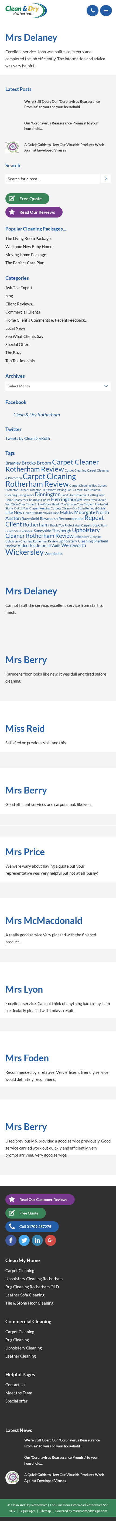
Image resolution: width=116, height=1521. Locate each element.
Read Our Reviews (37, 212)
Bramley (13, 462)
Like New (13, 512)
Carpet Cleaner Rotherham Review (52, 465)
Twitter (24, 1240)
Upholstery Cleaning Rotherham (34, 1278)
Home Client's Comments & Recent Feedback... (46, 320)
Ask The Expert (19, 287)
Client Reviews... (20, 303)
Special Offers (17, 344)
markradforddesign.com (90, 1511)
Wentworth (73, 545)
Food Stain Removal (74, 495)
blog (9, 295)
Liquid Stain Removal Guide (41, 513)
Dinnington (48, 494)
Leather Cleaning (20, 1356)
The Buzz (13, 352)
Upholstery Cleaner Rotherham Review (52, 532)
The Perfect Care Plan (24, 262)
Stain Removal (23, 531)
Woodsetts (54, 553)
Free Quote (30, 198)
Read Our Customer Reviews (43, 1199)
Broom (44, 463)
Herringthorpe (66, 499)
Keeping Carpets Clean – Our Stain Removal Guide (72, 508)
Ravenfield (30, 518)
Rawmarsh (49, 518)
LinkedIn (37, 1240)
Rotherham (36, 524)
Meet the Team (18, 1392)
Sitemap (45, 1511)
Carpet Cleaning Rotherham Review (40, 480)
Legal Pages (27, 1511)
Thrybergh (61, 530)
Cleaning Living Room (19, 495)
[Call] (92, 10)
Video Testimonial (34, 545)
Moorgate (84, 512)
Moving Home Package (25, 254)
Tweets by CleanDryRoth (27, 438)
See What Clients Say (24, 336)
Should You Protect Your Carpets (71, 525)
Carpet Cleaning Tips (83, 485)
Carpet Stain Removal (87, 490)
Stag (96, 525)
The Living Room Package (28, 238)
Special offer (16, 1400)
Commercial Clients (22, 312)
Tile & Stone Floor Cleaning (29, 1303)
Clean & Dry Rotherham (36, 414)
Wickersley (24, 552)
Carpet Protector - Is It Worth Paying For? (45, 490)
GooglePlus (50, 1240)
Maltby (66, 512)
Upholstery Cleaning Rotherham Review (31, 541)
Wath (56, 545)
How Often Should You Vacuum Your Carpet (65, 504)
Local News (15, 328)
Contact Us (15, 1384)
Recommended (71, 518)
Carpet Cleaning (75, 470)
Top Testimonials (20, 360)
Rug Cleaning (17, 1339)
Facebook (10, 1240)
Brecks (29, 463)
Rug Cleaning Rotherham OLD (32, 1286)
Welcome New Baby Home (28, 246)
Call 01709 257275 (35, 1226)
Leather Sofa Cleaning (25, 1294)
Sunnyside (42, 530)
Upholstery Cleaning (87, 536)
